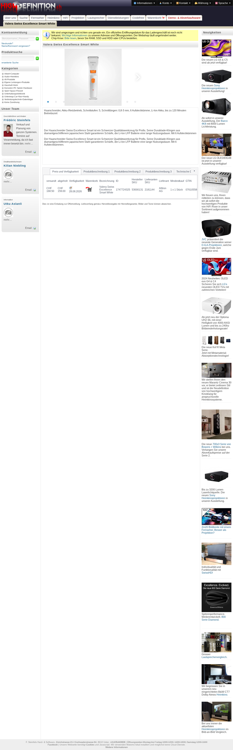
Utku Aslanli (13, 203)
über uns (10, 17)
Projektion (77, 17)
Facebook (53, 744)
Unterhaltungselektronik (14, 94)
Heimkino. (222, 694)
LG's (224, 284)
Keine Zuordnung (11, 102)
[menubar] (182, 3)
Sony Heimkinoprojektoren (213, 87)
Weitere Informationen (116, 747)
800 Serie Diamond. (214, 618)
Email (28, 151)
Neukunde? (7, 43)
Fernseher (37, 17)
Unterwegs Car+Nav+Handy (16, 97)
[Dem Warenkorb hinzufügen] (89, 191)
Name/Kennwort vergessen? (16, 46)
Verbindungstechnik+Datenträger (18, 100)
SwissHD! (207, 572)
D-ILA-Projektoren (212, 245)
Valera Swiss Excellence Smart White (30, 23)
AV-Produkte (9, 80)
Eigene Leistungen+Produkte (17, 82)
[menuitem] (144, 3)
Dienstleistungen (118, 17)
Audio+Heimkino (11, 77)
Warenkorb (155, 17)
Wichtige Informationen (74, 35)
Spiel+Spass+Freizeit (13, 91)
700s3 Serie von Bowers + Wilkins (216, 445)
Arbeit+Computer (11, 74)
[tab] (65, 171)
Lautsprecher (96, 17)
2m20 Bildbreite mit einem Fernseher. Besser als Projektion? (216, 530)
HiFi (65, 17)
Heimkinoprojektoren (213, 729)
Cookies (90, 744)
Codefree (138, 17)
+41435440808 (117, 742)
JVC (204, 239)
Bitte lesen (70, 38)
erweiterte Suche (10, 62)
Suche (23, 17)
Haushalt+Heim (11, 85)
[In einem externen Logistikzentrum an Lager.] (70, 188)
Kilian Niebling (15, 165)
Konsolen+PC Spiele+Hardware (18, 88)
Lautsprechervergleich (214, 657)
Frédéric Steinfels (17, 120)
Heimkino (53, 17)
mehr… (29, 143)
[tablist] (120, 183)
